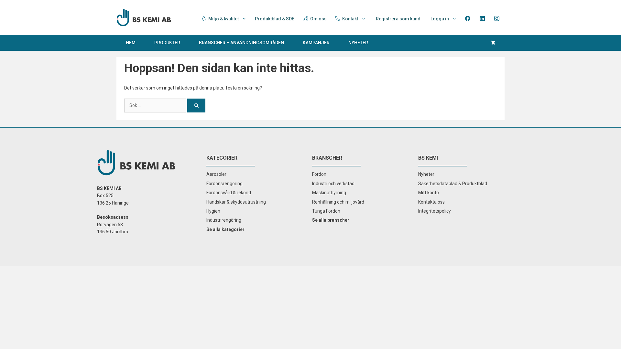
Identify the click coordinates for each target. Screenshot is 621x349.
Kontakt (349, 18)
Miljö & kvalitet (223, 18)
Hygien (213, 211)
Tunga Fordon (326, 211)
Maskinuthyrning (329, 192)
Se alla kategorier (225, 229)
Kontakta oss (431, 202)
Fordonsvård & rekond (228, 192)
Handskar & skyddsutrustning (236, 202)
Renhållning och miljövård (338, 202)
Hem (131, 42)
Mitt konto (428, 192)
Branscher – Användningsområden (241, 42)
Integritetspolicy (434, 211)
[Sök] (196, 105)
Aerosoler (216, 174)
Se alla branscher (330, 220)
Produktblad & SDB (275, 18)
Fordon (319, 174)
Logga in (439, 18)
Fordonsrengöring (224, 183)
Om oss (318, 18)
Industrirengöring (223, 220)
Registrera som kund (398, 18)
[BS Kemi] (143, 17)
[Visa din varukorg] (493, 43)
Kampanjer (316, 42)
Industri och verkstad (333, 183)
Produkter (167, 42)
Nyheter (358, 42)
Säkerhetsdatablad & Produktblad (452, 183)
